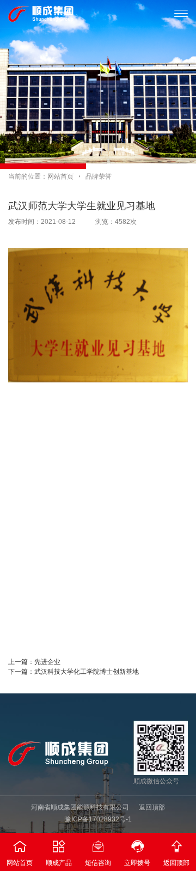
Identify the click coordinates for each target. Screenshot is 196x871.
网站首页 (60, 176)
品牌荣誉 (98, 176)
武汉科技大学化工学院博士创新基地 (86, 671)
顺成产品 (59, 853)
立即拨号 (137, 853)
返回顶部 (152, 807)
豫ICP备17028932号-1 (98, 819)
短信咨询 (98, 853)
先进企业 (47, 662)
